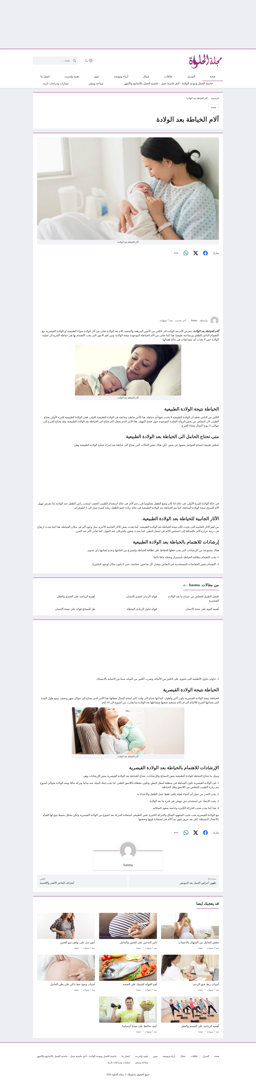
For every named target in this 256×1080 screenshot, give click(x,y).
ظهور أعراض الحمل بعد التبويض (198, 882)
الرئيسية (215, 98)
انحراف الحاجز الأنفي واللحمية (57, 882)
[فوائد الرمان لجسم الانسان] (128, 598)
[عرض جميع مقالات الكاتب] (214, 320)
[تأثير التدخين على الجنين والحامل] (128, 931)
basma (194, 320)
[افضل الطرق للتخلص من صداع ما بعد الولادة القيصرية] (190, 598)
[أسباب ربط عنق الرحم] (190, 973)
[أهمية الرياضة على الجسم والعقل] (66, 598)
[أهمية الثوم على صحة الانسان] (190, 609)
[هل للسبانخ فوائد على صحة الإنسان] (66, 609)
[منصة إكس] (195, 253)
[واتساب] (186, 253)
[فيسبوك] (205, 253)
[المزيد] (176, 253)
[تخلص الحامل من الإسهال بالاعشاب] (190, 931)
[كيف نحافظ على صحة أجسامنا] (128, 1015)
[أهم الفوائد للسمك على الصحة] (128, 973)
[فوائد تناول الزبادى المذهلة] (128, 609)
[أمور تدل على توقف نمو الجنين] (66, 931)
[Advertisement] (151, 24)
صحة (213, 107)
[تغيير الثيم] (88, 60)
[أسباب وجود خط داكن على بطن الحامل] (66, 973)
